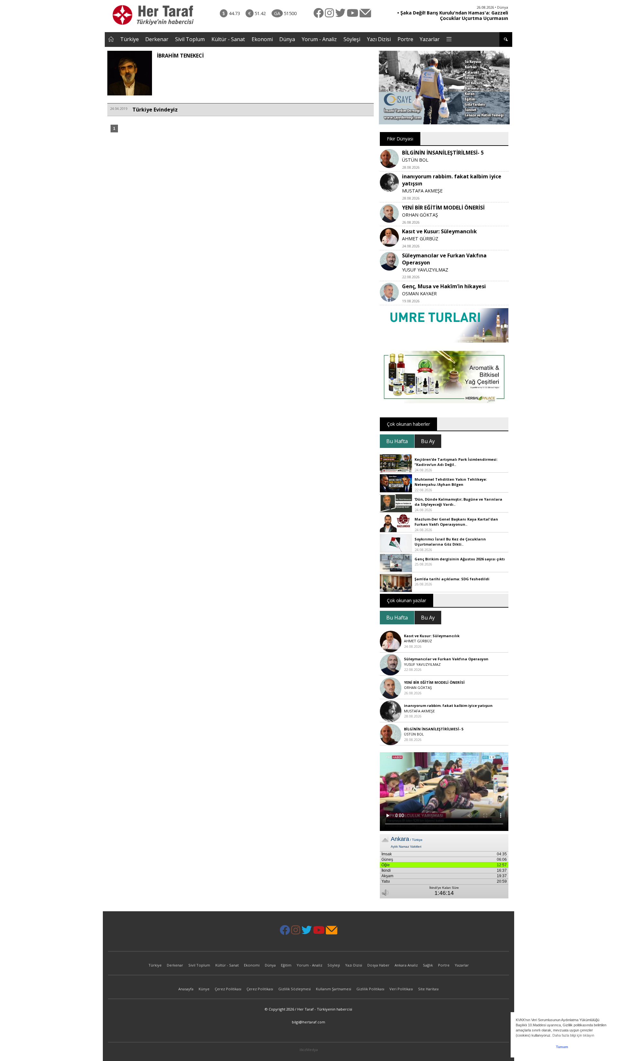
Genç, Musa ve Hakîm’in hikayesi (444, 286)
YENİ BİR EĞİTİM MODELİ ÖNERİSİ (443, 207)
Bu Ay (428, 441)
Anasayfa (185, 988)
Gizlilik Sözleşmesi (294, 988)
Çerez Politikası (228, 988)
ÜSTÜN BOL (415, 160)
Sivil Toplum (190, 39)
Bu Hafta (397, 441)
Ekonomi (262, 39)
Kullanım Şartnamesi (333, 988)
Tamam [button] (562, 1047)
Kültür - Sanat (228, 39)
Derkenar (156, 39)
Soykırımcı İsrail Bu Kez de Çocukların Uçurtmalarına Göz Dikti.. (450, 542)
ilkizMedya (309, 1049)
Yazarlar (430, 39)
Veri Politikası (401, 988)
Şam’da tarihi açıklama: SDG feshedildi (452, 578)
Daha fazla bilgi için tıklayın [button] (573, 1035)
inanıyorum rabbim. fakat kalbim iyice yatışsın (448, 705)
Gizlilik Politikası (370, 988)
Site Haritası (428, 988)
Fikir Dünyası (400, 139)
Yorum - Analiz (319, 39)
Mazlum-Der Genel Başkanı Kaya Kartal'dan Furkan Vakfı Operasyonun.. (456, 522)
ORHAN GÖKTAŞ (420, 215)
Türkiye (129, 39)
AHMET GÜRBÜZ (420, 239)
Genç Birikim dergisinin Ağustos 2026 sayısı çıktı (460, 559)
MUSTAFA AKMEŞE (422, 191)
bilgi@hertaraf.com (308, 1022)
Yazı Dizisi (379, 39)
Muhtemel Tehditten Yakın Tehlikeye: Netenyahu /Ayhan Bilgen (451, 482)
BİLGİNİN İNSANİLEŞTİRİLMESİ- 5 (443, 152)
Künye (204, 988)
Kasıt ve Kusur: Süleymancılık (439, 231)
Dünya (287, 39)
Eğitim (286, 965)
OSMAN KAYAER (419, 293)
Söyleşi (352, 39)
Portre (405, 39)
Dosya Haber (378, 965)
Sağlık (428, 965)
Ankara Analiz (406, 965)
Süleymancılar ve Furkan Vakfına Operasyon (446, 658)
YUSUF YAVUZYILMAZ (425, 270)
